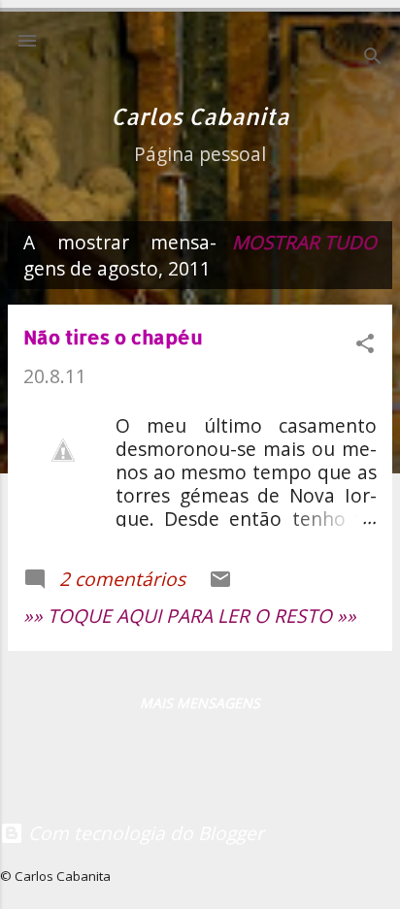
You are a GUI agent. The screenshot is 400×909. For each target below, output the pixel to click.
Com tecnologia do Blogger (143, 833)
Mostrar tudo (304, 242)
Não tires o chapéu (113, 336)
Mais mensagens (200, 703)
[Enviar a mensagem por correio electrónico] (220, 583)
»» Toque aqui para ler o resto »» (189, 615)
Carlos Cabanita (200, 116)
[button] (365, 346)
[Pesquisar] (372, 58)
